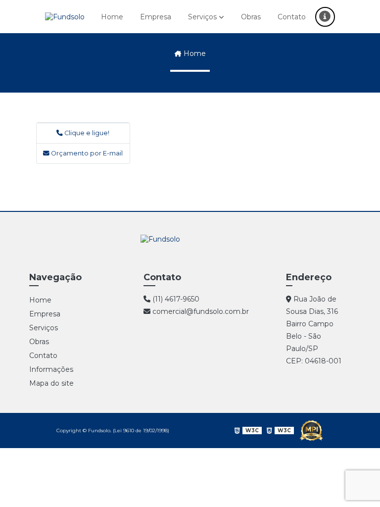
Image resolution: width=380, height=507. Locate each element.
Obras (251, 16)
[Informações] (325, 17)
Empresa (155, 16)
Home (112, 16)
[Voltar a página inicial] (65, 16)
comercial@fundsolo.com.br (199, 311)
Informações (51, 369)
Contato (292, 16)
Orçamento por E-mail (86, 153)
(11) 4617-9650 (174, 299)
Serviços (202, 16)
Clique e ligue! (86, 133)
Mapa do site (51, 383)
